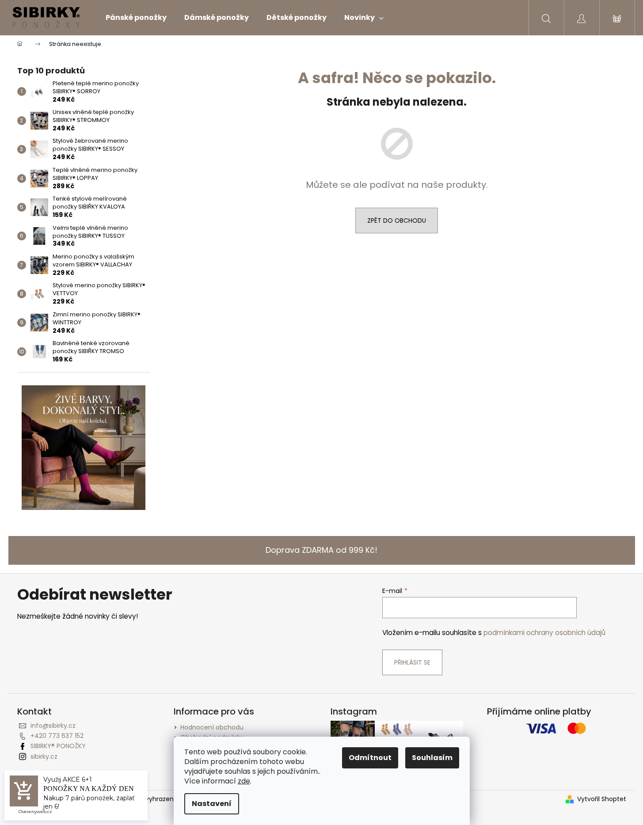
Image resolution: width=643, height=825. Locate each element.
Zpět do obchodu (396, 220)
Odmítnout (370, 758)
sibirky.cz (43, 756)
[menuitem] (136, 17)
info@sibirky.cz (53, 725)
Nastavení (212, 803)
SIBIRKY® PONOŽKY (58, 745)
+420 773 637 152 (57, 735)
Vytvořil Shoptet (601, 799)
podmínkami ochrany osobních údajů (544, 632)
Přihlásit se (412, 662)
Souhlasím (432, 758)
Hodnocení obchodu (212, 727)
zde (244, 781)
